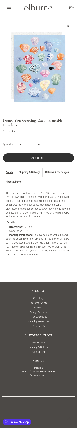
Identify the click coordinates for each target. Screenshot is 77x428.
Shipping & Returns (38, 321)
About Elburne (13, 181)
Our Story (38, 298)
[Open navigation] (10, 7)
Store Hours (38, 342)
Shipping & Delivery (29, 172)
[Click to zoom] (68, 26)
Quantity (8, 144)
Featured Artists (38, 302)
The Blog (38, 307)
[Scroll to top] (69, 419)
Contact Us (38, 326)
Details (9, 172)
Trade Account (38, 316)
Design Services (38, 312)
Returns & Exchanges (57, 172)
